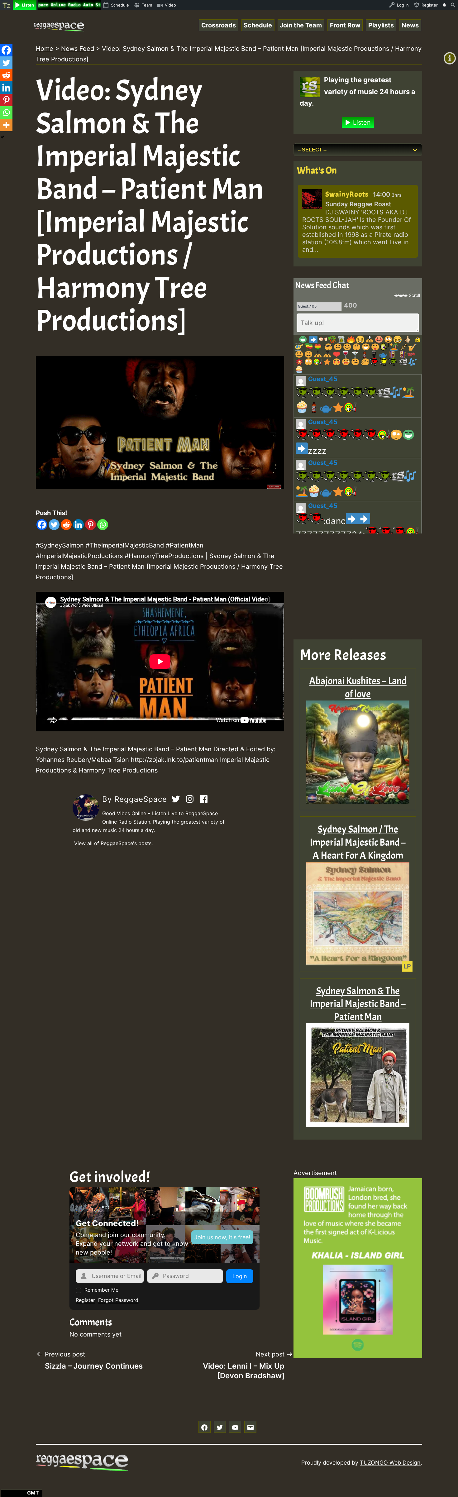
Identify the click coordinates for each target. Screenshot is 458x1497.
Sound (401, 295)
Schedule (258, 25)
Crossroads (218, 25)
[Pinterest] (90, 524)
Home (44, 48)
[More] (6, 125)
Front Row (345, 25)
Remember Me (101, 1290)
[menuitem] (6, 5)
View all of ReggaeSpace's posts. (113, 843)
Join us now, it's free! (222, 1237)
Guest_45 (322, 379)
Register (85, 1300)
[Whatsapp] (102, 524)
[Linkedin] (78, 524)
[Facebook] (41, 524)
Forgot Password (118, 1300)
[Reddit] (66, 524)
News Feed (77, 48)
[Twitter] (54, 524)
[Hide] (2, 137)
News (410, 25)
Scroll (414, 295)
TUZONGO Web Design (390, 1462)
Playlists (381, 25)
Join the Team (301, 25)
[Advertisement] (160, 900)
